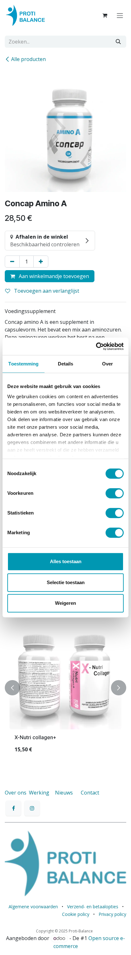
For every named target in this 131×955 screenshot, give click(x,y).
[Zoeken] (118, 42)
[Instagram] (32, 808)
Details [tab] (65, 363)
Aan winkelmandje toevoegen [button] (53, 276)
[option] (65, 687)
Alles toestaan (65, 561)
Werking (39, 792)
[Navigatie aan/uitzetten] (120, 15)
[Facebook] (13, 808)
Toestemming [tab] (23, 363)
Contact (90, 792)
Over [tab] (107, 363)
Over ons (15, 792)
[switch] (115, 493)
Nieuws (64, 792)
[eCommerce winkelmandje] (104, 15)
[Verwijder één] (12, 262)
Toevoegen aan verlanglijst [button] (46, 290)
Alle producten (28, 59)
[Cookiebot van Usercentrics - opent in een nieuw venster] (96, 346)
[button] (12, 687)
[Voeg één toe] (40, 262)
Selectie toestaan (66, 582)
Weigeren (65, 603)
